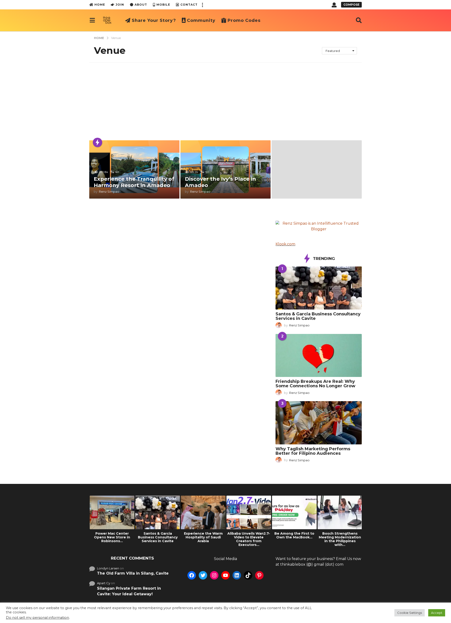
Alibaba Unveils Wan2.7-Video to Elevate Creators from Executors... (248, 539)
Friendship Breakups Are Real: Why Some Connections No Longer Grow (315, 383)
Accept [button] (436, 613)
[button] (202, 4)
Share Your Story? (154, 20)
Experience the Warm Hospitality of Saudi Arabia (203, 537)
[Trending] (97, 142)
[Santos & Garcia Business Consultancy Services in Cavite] (319, 288)
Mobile (163, 4)
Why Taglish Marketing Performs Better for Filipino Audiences (313, 451)
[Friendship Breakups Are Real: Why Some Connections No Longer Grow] (319, 355)
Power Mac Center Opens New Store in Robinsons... (112, 537)
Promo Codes (244, 20)
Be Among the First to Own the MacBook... (294, 535)
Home (99, 4)
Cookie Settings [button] (409, 613)
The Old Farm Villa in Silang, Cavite (133, 573)
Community (201, 20)
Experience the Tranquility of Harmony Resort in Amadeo (134, 182)
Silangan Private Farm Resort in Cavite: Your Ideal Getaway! (129, 591)
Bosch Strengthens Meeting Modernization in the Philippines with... (340, 539)
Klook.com (285, 244)
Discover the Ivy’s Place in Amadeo (220, 182)
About (141, 4)
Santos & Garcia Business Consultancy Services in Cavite (318, 316)
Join (120, 4)
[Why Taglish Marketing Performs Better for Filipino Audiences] (319, 422)
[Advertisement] (225, 98)
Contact (189, 4)
